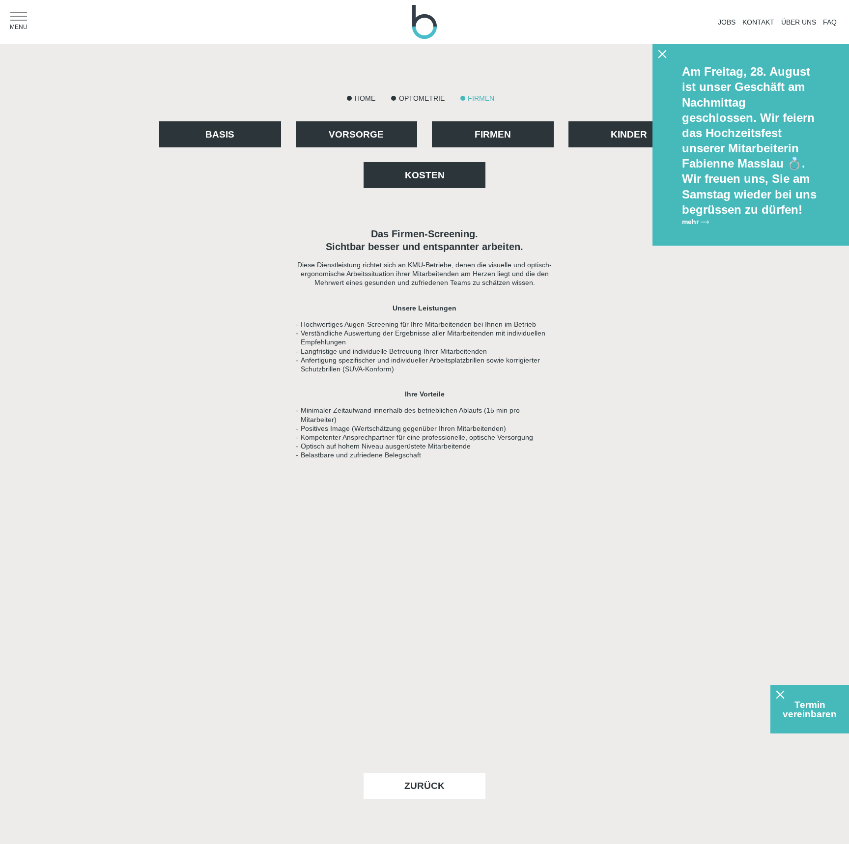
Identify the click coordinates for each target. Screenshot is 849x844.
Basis (219, 134)
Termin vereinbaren (810, 709)
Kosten (425, 175)
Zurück (424, 786)
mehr (691, 221)
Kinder (629, 134)
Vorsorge (356, 134)
